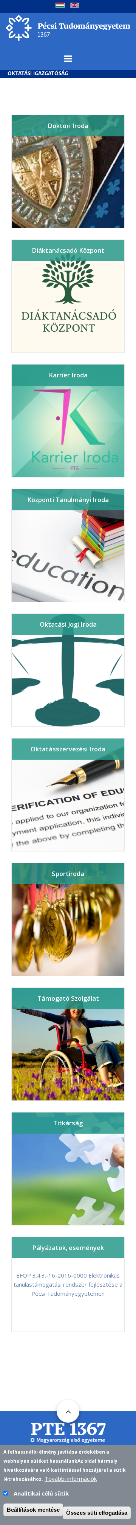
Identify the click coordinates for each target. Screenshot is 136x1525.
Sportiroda (68, 873)
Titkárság (68, 1123)
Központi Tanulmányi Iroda (68, 499)
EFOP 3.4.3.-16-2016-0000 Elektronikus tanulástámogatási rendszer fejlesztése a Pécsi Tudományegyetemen (68, 1284)
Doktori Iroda (68, 125)
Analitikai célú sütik (41, 1493)
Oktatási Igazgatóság (38, 73)
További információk (71, 1478)
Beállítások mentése (33, 1509)
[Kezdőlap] (68, 27)
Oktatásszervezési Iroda (68, 749)
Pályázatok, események (68, 1247)
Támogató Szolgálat (68, 998)
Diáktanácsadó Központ (68, 250)
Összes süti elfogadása (96, 1513)
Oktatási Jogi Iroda (68, 624)
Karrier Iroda (68, 375)
